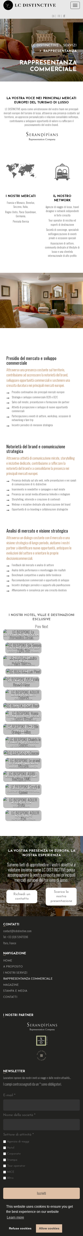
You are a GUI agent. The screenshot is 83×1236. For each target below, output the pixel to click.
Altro (10, 1178)
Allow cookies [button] (49, 1228)
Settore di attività (18, 1134)
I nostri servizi (15, 973)
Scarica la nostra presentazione (61, 896)
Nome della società (19, 1115)
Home (7, 960)
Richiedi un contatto (21, 896)
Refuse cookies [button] (20, 1228)
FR (59, 16)
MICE (10, 1172)
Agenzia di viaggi (18, 1141)
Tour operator (16, 1166)
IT (64, 16)
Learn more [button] (15, 1217)
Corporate (14, 1153)
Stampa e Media (15, 991)
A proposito (13, 966)
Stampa (12, 1160)
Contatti (10, 997)
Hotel (10, 1147)
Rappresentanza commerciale (28, 978)
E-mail (9, 1095)
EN (53, 16)
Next (45, 626)
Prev (38, 626)
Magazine (11, 985)
